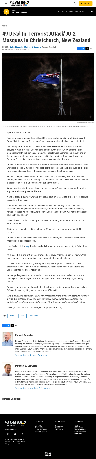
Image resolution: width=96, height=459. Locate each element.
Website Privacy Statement (80, 432)
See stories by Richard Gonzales (31, 355)
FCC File (77, 426)
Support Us (59, 430)
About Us (38, 426)
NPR (22, 316)
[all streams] (92, 11)
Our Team (39, 428)
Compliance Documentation (80, 429)
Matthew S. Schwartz (32, 47)
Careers (58, 428)
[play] (6, 11)
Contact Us (59, 426)
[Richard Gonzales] (7, 339)
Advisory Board (41, 430)
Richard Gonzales (16, 47)
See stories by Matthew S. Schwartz (32, 388)
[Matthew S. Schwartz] (7, 369)
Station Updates (41, 432)
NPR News (34, 316)
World (4, 26)
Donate (86, 3)
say (28, 246)
